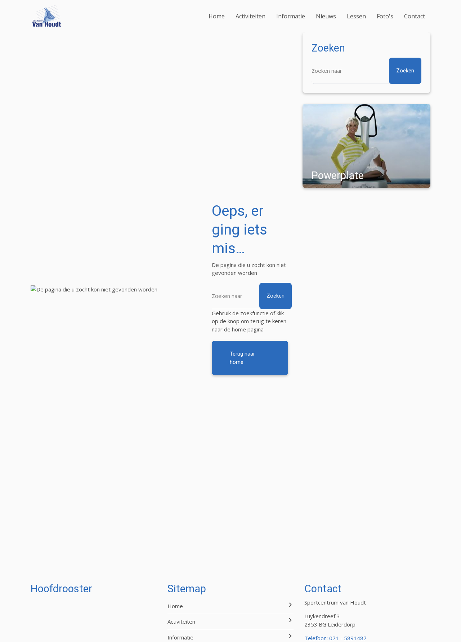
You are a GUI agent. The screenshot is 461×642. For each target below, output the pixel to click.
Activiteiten (250, 16)
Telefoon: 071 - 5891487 (335, 638)
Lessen (356, 16)
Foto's (385, 16)
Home (217, 16)
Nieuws (326, 16)
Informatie (290, 16)
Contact (414, 16)
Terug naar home (242, 358)
